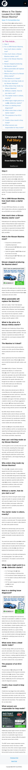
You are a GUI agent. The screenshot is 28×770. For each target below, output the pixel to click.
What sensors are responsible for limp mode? (14, 126)
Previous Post (14, 758)
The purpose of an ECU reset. (13, 116)
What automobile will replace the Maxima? (14, 70)
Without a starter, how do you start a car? (13, 92)
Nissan (3, 20)
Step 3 (6, 44)
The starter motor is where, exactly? (14, 97)
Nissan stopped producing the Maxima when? (13, 65)
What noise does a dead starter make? (13, 112)
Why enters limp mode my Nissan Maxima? (14, 87)
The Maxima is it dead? (12, 78)
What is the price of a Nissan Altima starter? (14, 75)
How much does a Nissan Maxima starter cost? (13, 55)
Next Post (14, 761)
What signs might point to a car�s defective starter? (14, 102)
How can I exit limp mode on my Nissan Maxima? (14, 82)
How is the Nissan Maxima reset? (13, 60)
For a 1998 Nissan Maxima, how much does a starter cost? (13, 49)
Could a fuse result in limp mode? (14, 121)
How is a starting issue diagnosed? (13, 107)
